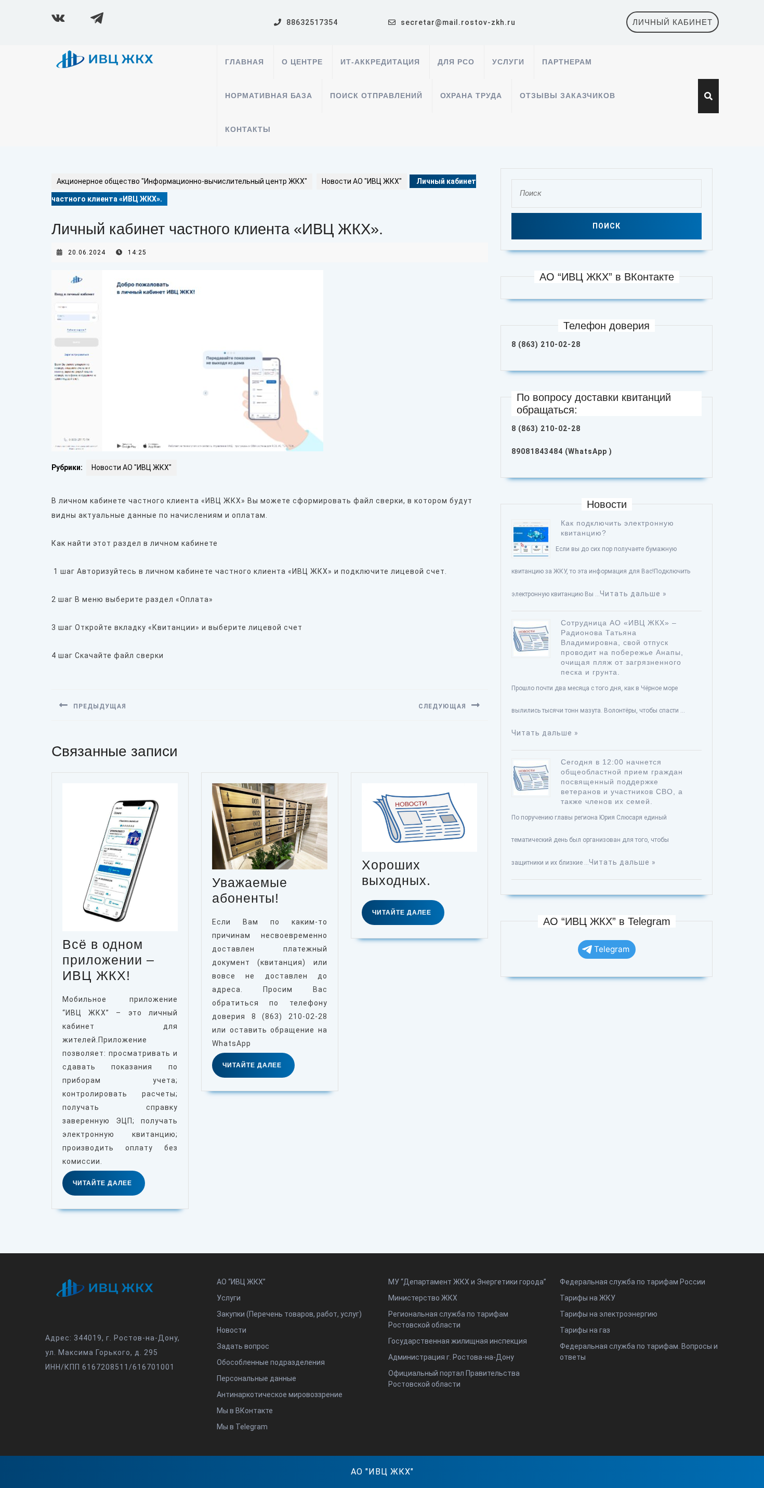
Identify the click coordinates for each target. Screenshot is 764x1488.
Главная (244, 62)
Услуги (508, 62)
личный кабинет (676, 25)
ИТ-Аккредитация (380, 62)
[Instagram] (56, 18)
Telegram (611, 949)
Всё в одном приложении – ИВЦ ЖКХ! (108, 960)
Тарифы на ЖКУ (587, 1298)
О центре (302, 62)
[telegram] (95, 18)
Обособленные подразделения (271, 1362)
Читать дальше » (633, 593)
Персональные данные (256, 1378)
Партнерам (567, 62)
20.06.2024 (87, 252)
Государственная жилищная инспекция (457, 1341)
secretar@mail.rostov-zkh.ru (458, 22)
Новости (231, 1330)
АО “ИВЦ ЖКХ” (241, 1282)
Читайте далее (109, 1187)
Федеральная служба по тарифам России (632, 1282)
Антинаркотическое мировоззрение (280, 1394)
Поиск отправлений (376, 95)
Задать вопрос (243, 1346)
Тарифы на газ (585, 1330)
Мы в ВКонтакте (245, 1410)
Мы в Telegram (242, 1427)
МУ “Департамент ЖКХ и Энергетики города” (467, 1282)
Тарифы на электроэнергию (608, 1314)
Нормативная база (268, 95)
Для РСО (456, 62)
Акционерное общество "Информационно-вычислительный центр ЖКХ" (182, 181)
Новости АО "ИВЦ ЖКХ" (362, 181)
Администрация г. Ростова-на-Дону (451, 1357)
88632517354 (312, 22)
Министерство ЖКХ (422, 1298)
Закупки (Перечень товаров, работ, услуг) (289, 1314)
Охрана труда (471, 95)
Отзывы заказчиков (567, 95)
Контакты (248, 129)
